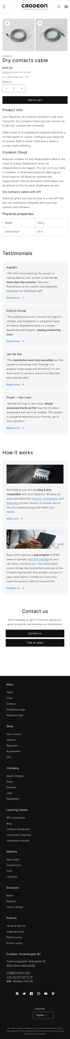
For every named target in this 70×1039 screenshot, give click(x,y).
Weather (11, 901)
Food (9, 870)
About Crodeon (15, 776)
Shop (9, 698)
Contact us (13, 588)
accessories (50, 498)
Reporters (13, 503)
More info (12, 518)
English (40, 1015)
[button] (4, 6)
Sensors (11, 739)
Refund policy (14, 937)
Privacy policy (15, 943)
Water (10, 895)
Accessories (13, 751)
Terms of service (16, 925)
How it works (14, 734)
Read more (13, 297)
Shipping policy (15, 931)
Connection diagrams (19, 834)
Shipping (6, 72)
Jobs (9, 793)
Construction (14, 865)
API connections (16, 817)
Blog (9, 823)
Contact (11, 703)
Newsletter (13, 798)
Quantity (7, 82)
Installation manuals (18, 840)
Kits (9, 757)
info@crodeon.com (18, 972)
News (10, 781)
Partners (11, 787)
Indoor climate (15, 907)
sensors (37, 498)
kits (32, 507)
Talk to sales (35, 642)
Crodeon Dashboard (18, 829)
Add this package (38, 559)
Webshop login (15, 715)
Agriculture (13, 859)
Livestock (12, 876)
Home (10, 692)
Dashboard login (16, 709)
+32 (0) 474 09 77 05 (20, 976)
